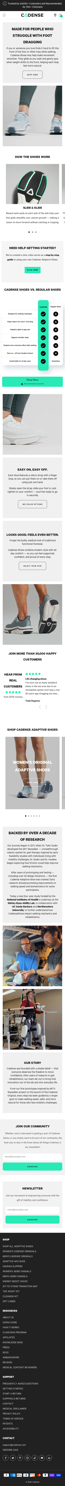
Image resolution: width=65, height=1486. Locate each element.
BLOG (5, 1353)
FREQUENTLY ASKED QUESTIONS (20, 1384)
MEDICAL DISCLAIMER (14, 1409)
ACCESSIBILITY (11, 1429)
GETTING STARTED (13, 1389)
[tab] (25, 816)
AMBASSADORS (11, 1358)
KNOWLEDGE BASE (13, 1343)
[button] (32, 382)
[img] (13, 692)
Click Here (32, 270)
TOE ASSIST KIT (11, 1291)
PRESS (6, 1348)
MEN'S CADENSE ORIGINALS (18, 1256)
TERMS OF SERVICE (13, 1419)
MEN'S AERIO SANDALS (15, 1276)
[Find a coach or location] (55, 15)
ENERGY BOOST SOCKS (15, 1281)
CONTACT (8, 1404)
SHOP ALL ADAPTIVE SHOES (18, 1246)
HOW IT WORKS (11, 1328)
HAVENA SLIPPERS (13, 1266)
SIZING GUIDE (10, 1323)
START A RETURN (12, 1394)
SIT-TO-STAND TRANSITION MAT (20, 1286)
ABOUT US (8, 1318)
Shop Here (32, 75)
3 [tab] (36, 232)
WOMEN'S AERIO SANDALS (17, 1271)
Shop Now (32, 783)
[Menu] (4, 15)
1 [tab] (29, 232)
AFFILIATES (9, 1338)
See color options (33, 504)
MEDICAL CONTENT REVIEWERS (20, 1368)
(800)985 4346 (10, 1450)
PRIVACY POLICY (12, 1414)
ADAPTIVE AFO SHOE (14, 1261)
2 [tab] (32, 232)
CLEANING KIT (10, 1296)
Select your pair (32, 566)
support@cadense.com (14, 1445)
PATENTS (8, 1424)
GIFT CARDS (9, 1301)
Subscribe (32, 1167)
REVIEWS (7, 1363)
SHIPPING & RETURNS (14, 1399)
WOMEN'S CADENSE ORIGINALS (19, 1251)
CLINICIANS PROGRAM (14, 1333)
